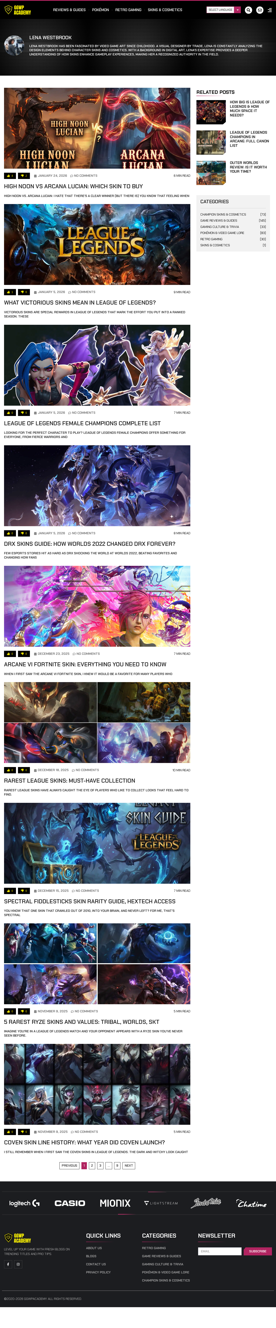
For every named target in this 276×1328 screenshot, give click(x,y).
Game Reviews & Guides (233, 220)
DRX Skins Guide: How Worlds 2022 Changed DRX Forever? (89, 544)
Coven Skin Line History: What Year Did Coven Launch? (84, 1142)
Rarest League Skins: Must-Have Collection (69, 780)
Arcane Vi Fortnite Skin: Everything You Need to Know (85, 664)
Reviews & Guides (69, 10)
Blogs (91, 1256)
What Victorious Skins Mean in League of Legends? (80, 302)
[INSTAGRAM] (18, 1264)
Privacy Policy (98, 1272)
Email (202, 1245)
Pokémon (100, 10)
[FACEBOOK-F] (8, 1264)
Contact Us (96, 1264)
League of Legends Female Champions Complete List (82, 423)
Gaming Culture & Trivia (233, 227)
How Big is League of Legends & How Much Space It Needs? (250, 109)
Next (129, 1165)
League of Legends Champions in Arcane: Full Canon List (249, 139)
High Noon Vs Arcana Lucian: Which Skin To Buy (73, 186)
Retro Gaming (128, 10)
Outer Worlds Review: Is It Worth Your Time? (248, 167)
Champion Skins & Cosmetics (233, 214)
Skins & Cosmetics (165, 10)
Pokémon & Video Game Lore (233, 233)
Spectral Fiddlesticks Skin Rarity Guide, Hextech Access (90, 901)
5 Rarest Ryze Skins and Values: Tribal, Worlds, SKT (81, 1022)
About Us (94, 1248)
